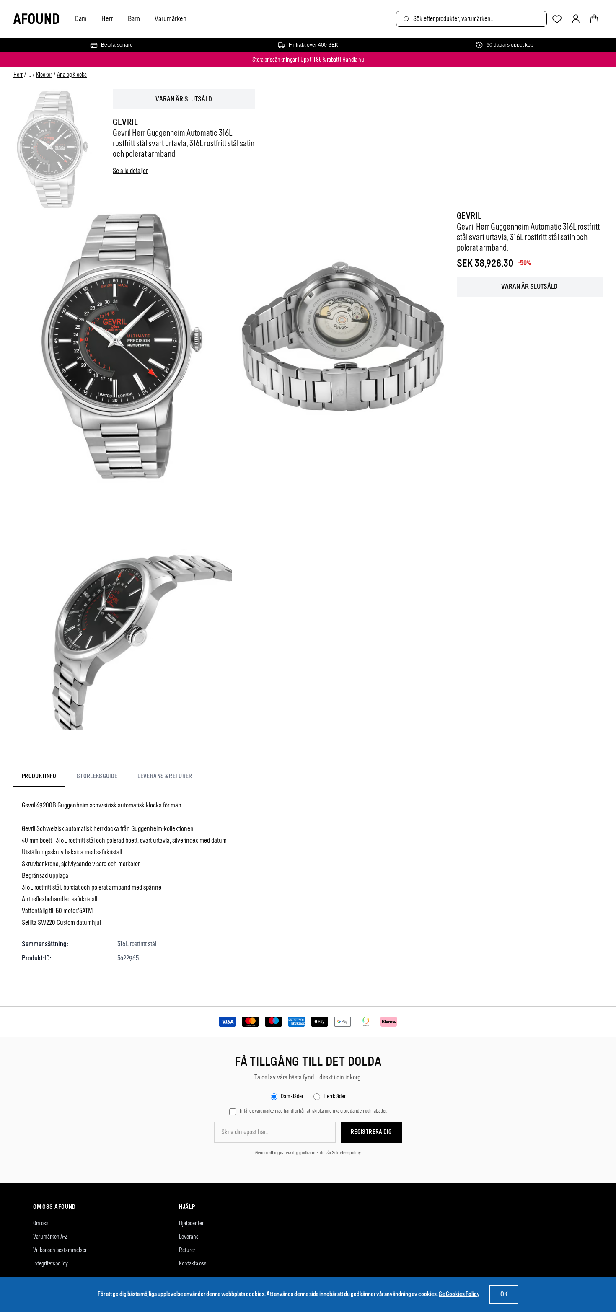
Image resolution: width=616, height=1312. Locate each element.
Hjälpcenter (191, 1223)
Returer (187, 1250)
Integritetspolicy (50, 1263)
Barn (134, 18)
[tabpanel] (308, 882)
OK (503, 1294)
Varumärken (170, 18)
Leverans (189, 1236)
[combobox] (471, 19)
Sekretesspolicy (346, 1153)
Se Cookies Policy (459, 1294)
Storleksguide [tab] (97, 776)
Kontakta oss (193, 1263)
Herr (107, 18)
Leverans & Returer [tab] (164, 776)
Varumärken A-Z (50, 1236)
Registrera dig (371, 1132)
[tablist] (107, 778)
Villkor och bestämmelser (60, 1250)
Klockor (44, 74)
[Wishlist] (557, 19)
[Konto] (575, 18)
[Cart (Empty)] (594, 18)
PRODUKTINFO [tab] (39, 776)
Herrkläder (335, 1096)
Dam (81, 18)
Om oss (41, 1223)
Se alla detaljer (130, 171)
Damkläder (292, 1096)
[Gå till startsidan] (36, 19)
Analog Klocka (72, 74)
